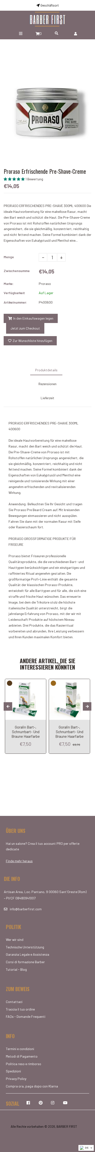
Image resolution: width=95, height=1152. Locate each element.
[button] (14, 179)
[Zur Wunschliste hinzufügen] (40, 683)
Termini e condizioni (20, 1049)
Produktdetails (46, 370)
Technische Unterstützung (25, 947)
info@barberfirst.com (26, 909)
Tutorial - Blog (16, 969)
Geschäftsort (49, 5)
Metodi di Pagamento (22, 1056)
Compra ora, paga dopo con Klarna (32, 1086)
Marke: (9, 284)
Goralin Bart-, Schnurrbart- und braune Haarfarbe (25, 731)
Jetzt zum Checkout (25, 328)
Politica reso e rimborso (23, 1064)
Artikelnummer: (15, 302)
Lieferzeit (47, 398)
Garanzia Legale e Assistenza (27, 954)
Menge (9, 257)
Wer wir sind (14, 939)
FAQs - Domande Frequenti (25, 1016)
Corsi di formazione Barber (25, 962)
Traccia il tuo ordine (20, 1009)
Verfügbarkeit (14, 293)
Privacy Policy (16, 1079)
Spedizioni (13, 1071)
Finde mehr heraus (19, 861)
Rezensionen (47, 384)
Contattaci (14, 1002)
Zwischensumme (17, 271)
